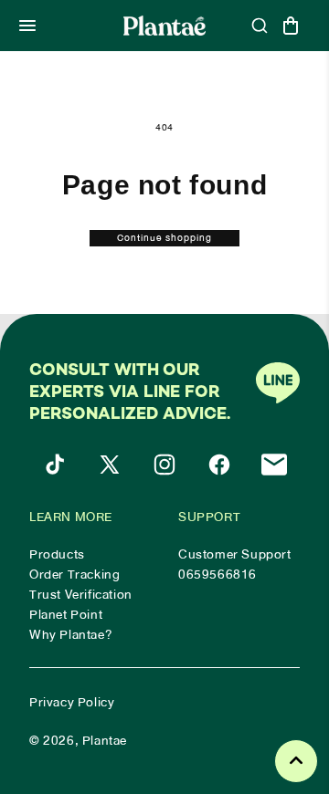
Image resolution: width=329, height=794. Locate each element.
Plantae (104, 740)
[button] (27, 26)
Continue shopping (164, 238)
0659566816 (217, 575)
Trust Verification (81, 595)
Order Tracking (74, 575)
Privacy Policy (71, 702)
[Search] (260, 26)
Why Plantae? (70, 635)
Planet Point (65, 615)
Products (57, 555)
